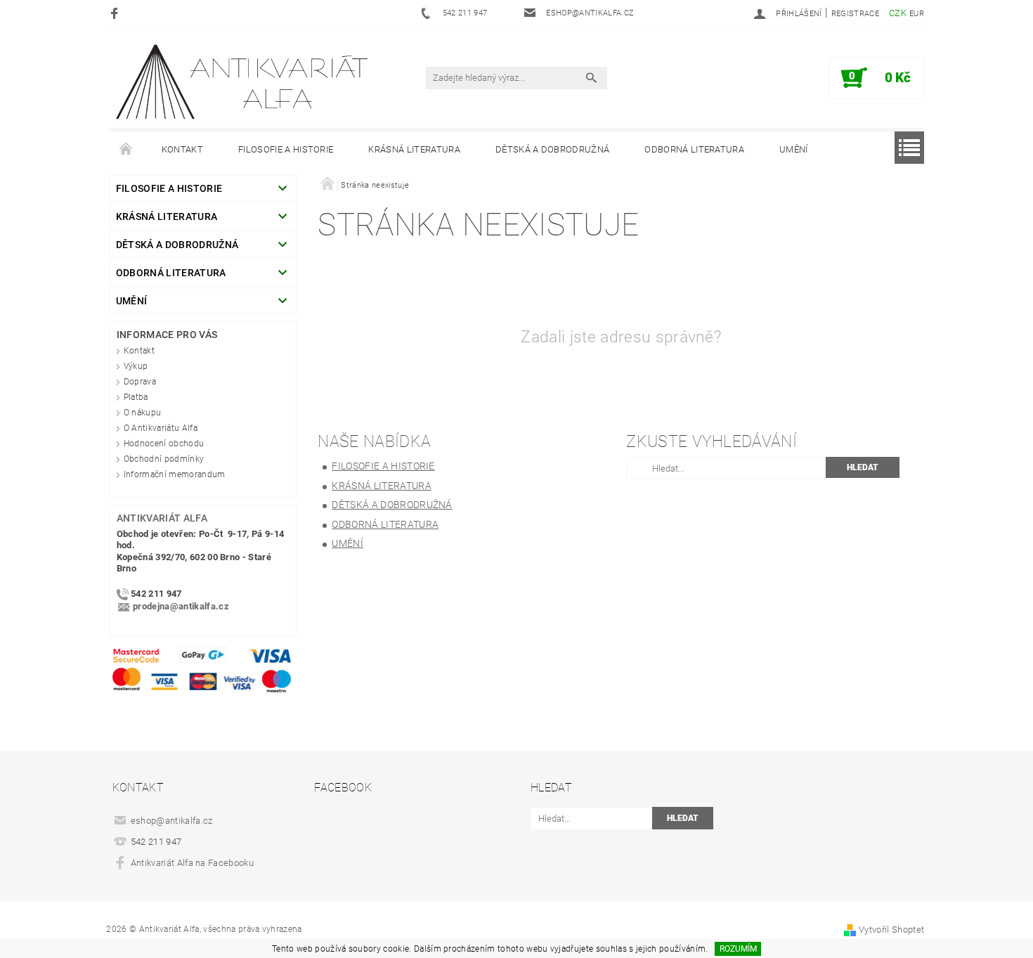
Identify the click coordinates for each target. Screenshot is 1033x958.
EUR (916, 13)
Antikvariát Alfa (162, 518)
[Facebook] (116, 13)
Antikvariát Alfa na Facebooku (192, 862)
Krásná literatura (414, 149)
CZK (898, 13)
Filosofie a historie (285, 149)
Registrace (855, 13)
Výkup (136, 366)
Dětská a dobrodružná (552, 149)
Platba (136, 397)
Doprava (140, 382)
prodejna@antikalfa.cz (181, 607)
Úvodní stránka (126, 149)
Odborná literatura (694, 149)
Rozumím (738, 949)
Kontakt (182, 149)
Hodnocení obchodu (164, 443)
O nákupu (143, 412)
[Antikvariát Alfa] (243, 82)
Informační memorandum (175, 474)
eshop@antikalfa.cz (172, 820)
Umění (793, 149)
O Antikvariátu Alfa (160, 428)
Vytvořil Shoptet (891, 929)
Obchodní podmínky (164, 459)
